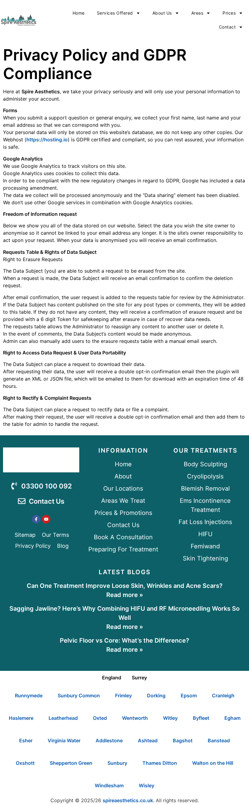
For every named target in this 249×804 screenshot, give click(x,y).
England (111, 678)
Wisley (146, 785)
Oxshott (25, 763)
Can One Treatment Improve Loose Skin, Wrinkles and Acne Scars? (125, 585)
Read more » (124, 595)
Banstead (219, 740)
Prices (229, 13)
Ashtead (148, 740)
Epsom (189, 695)
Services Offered (115, 13)
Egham (232, 718)
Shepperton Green (71, 763)
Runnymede (29, 695)
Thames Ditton (159, 763)
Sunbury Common (79, 695)
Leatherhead (63, 718)
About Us (162, 13)
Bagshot (183, 740)
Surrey (139, 678)
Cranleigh (223, 695)
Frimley (123, 695)
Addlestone (109, 740)
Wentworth (135, 718)
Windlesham (109, 785)
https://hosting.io (47, 139)
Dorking (156, 695)
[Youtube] (46, 519)
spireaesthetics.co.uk (128, 800)
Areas (197, 13)
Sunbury (117, 763)
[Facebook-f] (36, 519)
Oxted (100, 718)
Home (79, 13)
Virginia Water (64, 740)
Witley (170, 718)
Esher (25, 740)
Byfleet (201, 718)
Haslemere (21, 718)
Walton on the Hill (212, 763)
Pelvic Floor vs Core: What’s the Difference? (124, 640)
